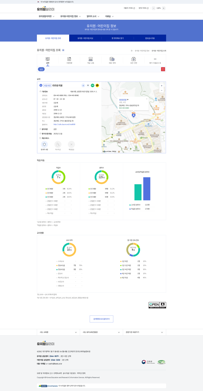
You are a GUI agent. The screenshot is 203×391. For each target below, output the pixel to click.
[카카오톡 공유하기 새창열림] (97, 85)
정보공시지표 (150, 38)
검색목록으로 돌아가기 (101, 319)
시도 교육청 (44, 332)
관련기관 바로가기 (132, 332)
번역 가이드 (142, 8)
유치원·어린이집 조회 (53, 38)
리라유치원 (122, 99)
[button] (147, 99)
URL (93, 85)
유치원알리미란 (45, 16)
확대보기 (163, 69)
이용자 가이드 (128, 8)
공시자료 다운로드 (69, 373)
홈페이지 (83, 85)
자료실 (108, 16)
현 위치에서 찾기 (118, 38)
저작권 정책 (81, 373)
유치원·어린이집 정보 (69, 16)
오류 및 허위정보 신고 (45, 373)
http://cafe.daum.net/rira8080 (64, 124)
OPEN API (58, 373)
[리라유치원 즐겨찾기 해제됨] (88, 85)
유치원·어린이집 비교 (85, 38)
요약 (41, 69)
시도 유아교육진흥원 (90, 332)
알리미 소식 (91, 16)
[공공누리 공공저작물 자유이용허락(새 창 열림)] (157, 307)
